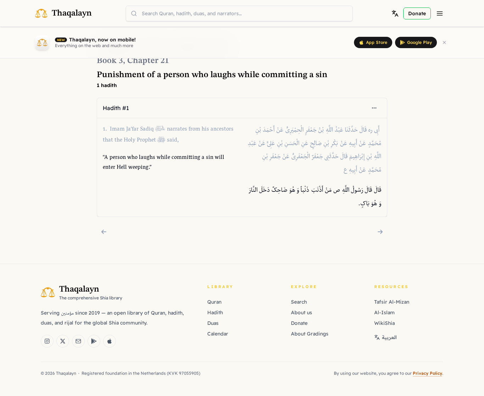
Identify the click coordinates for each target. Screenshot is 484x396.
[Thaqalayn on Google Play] (94, 341)
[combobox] (239, 13)
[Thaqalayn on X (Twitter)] (62, 341)
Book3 (110, 61)
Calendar (217, 334)
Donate (299, 323)
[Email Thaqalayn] (78, 341)
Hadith (215, 312)
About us (301, 312)
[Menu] (439, 13)
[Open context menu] (374, 108)
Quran (214, 302)
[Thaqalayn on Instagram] (47, 341)
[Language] (395, 13)
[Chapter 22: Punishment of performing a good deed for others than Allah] (380, 231)
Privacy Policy (427, 373)
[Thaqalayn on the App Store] (109, 341)
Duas (213, 323)
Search (299, 302)
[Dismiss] (444, 42)
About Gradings (309, 334)
